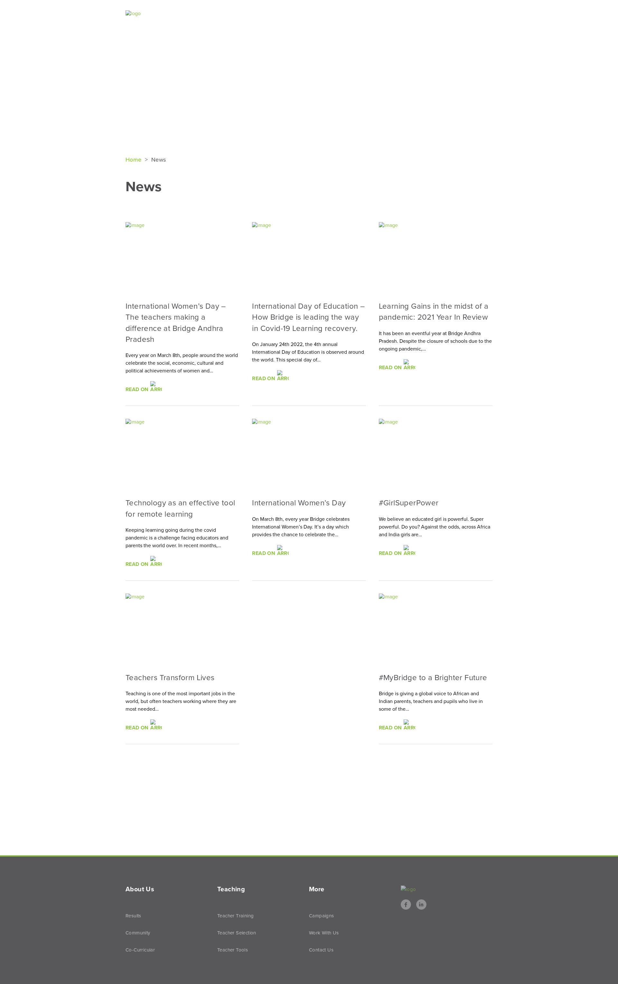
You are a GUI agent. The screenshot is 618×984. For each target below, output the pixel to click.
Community (138, 933)
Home (134, 159)
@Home (444, 13)
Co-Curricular (140, 950)
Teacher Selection (236, 933)
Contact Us (321, 950)
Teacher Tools (232, 950)
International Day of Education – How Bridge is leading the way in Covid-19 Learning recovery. (308, 317)
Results (364, 13)
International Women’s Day (299, 503)
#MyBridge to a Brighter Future (433, 677)
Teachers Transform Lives (170, 677)
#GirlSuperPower (409, 503)
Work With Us (324, 933)
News (472, 13)
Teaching (403, 13)
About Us (325, 13)
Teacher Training (235, 916)
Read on (138, 389)
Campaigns (321, 916)
